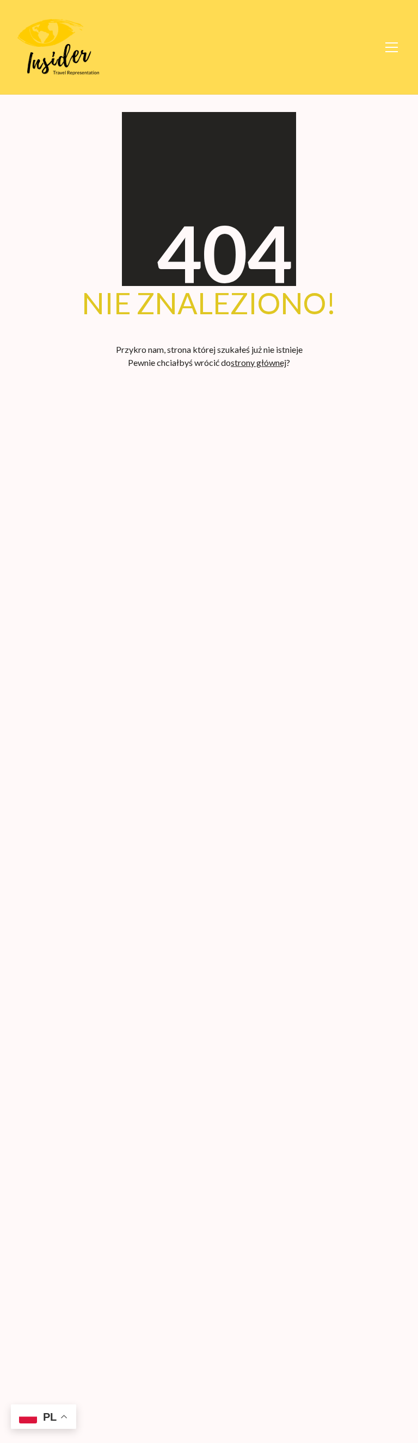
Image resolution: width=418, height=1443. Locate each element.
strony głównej (258, 362)
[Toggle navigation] (391, 47)
